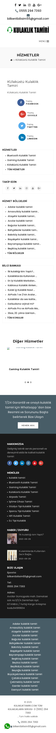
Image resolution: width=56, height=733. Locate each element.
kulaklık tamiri (17, 477)
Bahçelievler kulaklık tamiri (24, 643)
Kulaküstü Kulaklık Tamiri (23, 492)
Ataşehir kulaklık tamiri (24, 631)
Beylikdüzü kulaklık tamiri (24, 666)
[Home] (11, 60)
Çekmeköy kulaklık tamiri (25, 682)
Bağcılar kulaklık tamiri (24, 639)
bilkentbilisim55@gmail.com (28, 18)
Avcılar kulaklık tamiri (20, 220)
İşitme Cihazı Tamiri (20, 501)
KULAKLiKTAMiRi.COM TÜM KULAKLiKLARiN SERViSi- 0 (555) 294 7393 (28, 709)
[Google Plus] (22, 114)
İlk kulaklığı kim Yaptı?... (20, 271)
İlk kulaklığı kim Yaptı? (31, 534)
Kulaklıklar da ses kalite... (21, 299)
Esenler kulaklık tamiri (24, 686)
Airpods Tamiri (17, 496)
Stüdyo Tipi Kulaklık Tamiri (24, 506)
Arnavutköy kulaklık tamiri (25, 627)
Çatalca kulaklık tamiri (25, 678)
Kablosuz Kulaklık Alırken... (22, 285)
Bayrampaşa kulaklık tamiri (25, 655)
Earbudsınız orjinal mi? (20, 303)
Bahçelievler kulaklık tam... (22, 230)
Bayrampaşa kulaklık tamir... (24, 243)
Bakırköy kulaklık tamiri (24, 647)
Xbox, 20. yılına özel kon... (21, 313)
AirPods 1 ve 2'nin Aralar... (21, 294)
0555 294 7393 (30, 11)
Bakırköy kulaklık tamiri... (21, 234)
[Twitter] (22, 125)
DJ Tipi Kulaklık (17, 520)
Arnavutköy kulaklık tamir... (23, 211)
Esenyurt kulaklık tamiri (24, 689)
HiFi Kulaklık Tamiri (19, 515)
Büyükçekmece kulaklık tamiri (24, 674)
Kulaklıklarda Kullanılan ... (22, 276)
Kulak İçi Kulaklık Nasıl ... (21, 290)
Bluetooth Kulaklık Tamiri (21, 155)
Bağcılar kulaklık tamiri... (21, 225)
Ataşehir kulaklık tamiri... (21, 216)
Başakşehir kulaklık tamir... (22, 239)
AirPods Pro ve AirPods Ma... (23, 308)
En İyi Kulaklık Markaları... (21, 280)
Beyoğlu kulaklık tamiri (25, 670)
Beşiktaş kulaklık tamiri (25, 658)
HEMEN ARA (28, 425)
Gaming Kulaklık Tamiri (20, 160)
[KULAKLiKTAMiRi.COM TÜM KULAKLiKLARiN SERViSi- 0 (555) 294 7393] (28, 29)
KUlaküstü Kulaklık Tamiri (21, 164)
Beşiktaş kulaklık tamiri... (21, 248)
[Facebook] (20, 102)
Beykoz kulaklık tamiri (24, 662)
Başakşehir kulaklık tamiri (25, 651)
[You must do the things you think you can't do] (12, 538)
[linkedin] (22, 137)
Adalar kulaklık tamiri (20, 207)
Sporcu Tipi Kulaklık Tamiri (24, 511)
